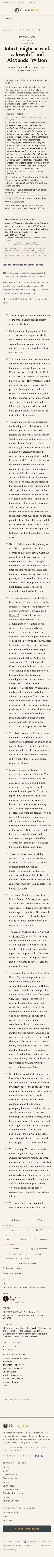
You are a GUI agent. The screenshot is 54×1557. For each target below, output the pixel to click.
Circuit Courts (9, 1372)
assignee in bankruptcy (13, 1368)
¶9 (7, 853)
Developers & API (11, 1512)
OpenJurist (7, 30)
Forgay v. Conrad (22, 177)
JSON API (7, 1520)
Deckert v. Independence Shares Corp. (30, 229)
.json (15, 1400)
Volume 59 (19, 30)
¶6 (7, 598)
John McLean (16, 1297)
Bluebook (43, 1239)
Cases (6, 1467)
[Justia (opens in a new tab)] (37, 1456)
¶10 (6, 895)
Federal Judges (10, 1478)
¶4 (7, 421)
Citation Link (25, 1239)
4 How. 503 (19, 936)
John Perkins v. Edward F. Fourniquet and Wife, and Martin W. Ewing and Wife (26, 183)
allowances (8, 1361)
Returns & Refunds (12, 1545)
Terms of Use (45, 1545)
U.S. (28, 30)
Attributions (29, 1545)
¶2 (7, 330)
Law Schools (9, 1486)
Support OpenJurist (27, 1529)
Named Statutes (10, 1489)
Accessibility (31, 1541)
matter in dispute (24, 1166)
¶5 (7, 544)
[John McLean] (6, 1299)
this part (18, 1142)
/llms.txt (7, 1516)
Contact (46, 1541)
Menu (9, 19)
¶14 (6, 1149)
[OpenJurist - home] (27, 10)
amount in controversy (20, 556)
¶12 (6, 973)
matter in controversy (24, 574)
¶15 (6, 1203)
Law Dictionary (10, 1474)
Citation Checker (11, 1501)
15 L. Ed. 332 (27, 40)
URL (8, 1239)
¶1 (7, 315)
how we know (18, 202)
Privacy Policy (9, 1550)
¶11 (6, 931)
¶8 (7, 769)
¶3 (7, 359)
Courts (6, 1482)
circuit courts (20, 888)
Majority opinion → (18, 1302)
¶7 (7, 733)
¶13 (6, 1073)
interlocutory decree (30, 800)
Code (5, 1471)
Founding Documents (13, 1493)
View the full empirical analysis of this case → (24, 265)
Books (6, 1497)
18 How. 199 (27, 43)
